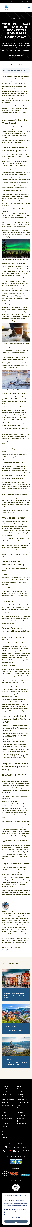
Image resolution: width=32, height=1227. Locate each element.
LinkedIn (21, 1121)
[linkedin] (19, 65)
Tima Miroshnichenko (15, 343)
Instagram (22, 1124)
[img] (24, 71)
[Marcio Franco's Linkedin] (4, 950)
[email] (22, 65)
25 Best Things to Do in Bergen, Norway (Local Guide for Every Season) (14, 995)
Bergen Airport (10, 845)
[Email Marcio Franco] (2, 950)
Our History (20, 1094)
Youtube (21, 1118)
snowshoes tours (10, 198)
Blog (3, 1134)
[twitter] (14, 64)
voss (20, 18)
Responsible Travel (23, 1097)
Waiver (4, 1129)
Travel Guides (18, 1)
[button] (4, 70)
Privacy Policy (6, 1102)
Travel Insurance (7, 1097)
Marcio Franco (19, 55)
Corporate (5, 1091)
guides (14, 892)
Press (18, 1105)
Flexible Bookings (7, 1105)
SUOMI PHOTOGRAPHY (15, 259)
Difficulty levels (6, 1094)
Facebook (22, 1115)
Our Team (20, 1091)
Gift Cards (11, 1)
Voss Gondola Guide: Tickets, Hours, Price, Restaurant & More (16, 1063)
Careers (19, 1108)
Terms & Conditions (8, 1100)
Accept (10, 1221)
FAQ (3, 1132)
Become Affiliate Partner (7, 1119)
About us (20, 1089)
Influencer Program (23, 1102)
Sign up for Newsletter (5, 1125)
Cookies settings (16, 1217)
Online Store (5, 1)
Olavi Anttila (15, 390)
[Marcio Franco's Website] (7, 950)
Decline (22, 1221)
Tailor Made (5, 1089)
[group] (16, 70)
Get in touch (6, 1115)
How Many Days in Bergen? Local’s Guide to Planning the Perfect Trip (15, 1030)
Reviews (4, 1137)
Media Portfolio (22, 1100)
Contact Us (25, 1)
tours (10, 892)
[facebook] (16, 65)
